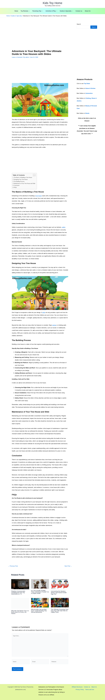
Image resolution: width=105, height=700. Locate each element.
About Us (87, 11)
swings (54, 325)
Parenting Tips (36, 11)
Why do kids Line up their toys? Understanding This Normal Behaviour (39, 611)
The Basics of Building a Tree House (23, 177)
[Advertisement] (40, 34)
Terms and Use (89, 689)
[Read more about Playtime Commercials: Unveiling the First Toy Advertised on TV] (20, 584)
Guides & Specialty (65, 11)
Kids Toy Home (52, 3)
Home (16, 11)
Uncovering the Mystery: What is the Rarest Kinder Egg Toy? (59, 592)
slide (43, 312)
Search (79, 24)
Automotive (89, 93)
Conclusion (16, 185)
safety (63, 227)
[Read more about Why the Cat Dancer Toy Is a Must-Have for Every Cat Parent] (20, 603)
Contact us (79, 11)
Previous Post (13, 566)
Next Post (68, 566)
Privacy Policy (80, 689)
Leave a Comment (17, 57)
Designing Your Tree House (21, 179)
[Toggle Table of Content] (33, 175)
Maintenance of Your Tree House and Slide (24, 183)
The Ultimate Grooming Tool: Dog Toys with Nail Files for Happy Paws (59, 611)
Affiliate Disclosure (77, 687)
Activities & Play (51, 11)
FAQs (15, 187)
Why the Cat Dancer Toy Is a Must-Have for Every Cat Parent (20, 612)
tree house (39, 196)
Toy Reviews (24, 11)
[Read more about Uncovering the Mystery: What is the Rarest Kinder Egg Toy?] (60, 584)
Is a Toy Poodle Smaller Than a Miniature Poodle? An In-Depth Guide (40, 592)
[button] (29, 11)
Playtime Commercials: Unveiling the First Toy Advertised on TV (18, 592)
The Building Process (19, 181)
